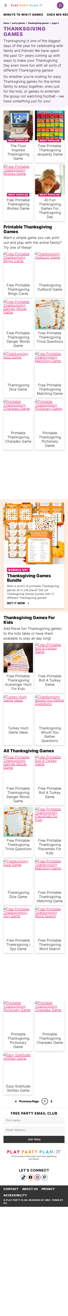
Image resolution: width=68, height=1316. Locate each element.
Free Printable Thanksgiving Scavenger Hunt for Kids (18, 682)
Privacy (48, 1189)
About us (30, 1189)
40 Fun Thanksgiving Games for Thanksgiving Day (50, 208)
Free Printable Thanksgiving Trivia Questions (50, 337)
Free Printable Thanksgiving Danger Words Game (18, 794)
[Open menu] (5, 5)
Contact (11, 1189)
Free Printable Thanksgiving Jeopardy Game (50, 150)
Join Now (34, 1139)
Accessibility (15, 1195)
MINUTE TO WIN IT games (23, 14)
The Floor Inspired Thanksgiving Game (18, 152)
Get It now (16, 603)
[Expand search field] (60, 5)
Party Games (18, 23)
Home (6, 23)
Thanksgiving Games (38, 23)
